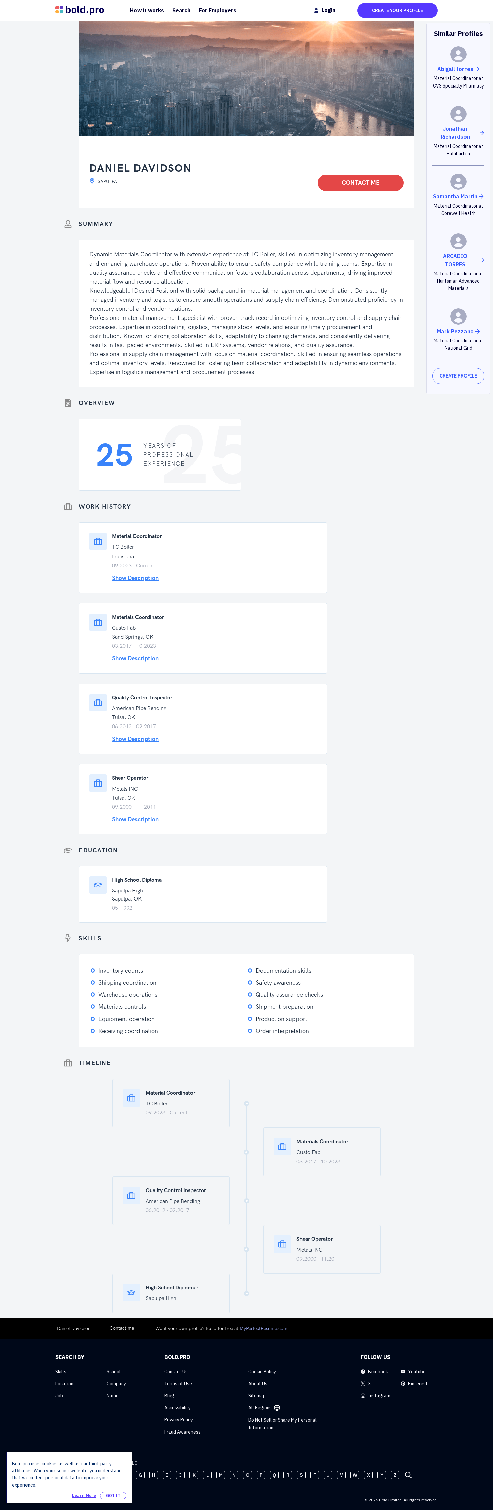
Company (116, 1384)
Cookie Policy (262, 1372)
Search (181, 10)
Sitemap (257, 1396)
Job (59, 1396)
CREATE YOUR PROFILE (397, 10)
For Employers (217, 10)
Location (64, 1384)
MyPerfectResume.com (263, 1328)
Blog (169, 1396)
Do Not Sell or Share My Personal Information (282, 1424)
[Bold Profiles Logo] (79, 10)
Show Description (135, 578)
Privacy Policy (178, 1420)
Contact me (361, 182)
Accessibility (177, 1408)
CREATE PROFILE (458, 376)
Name (113, 1396)
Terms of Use (178, 1384)
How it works (147, 10)
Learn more (84, 1495)
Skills (60, 1372)
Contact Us (176, 1372)
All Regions (260, 1408)
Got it (113, 1495)
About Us (257, 1384)
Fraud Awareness (182, 1432)
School (114, 1372)
